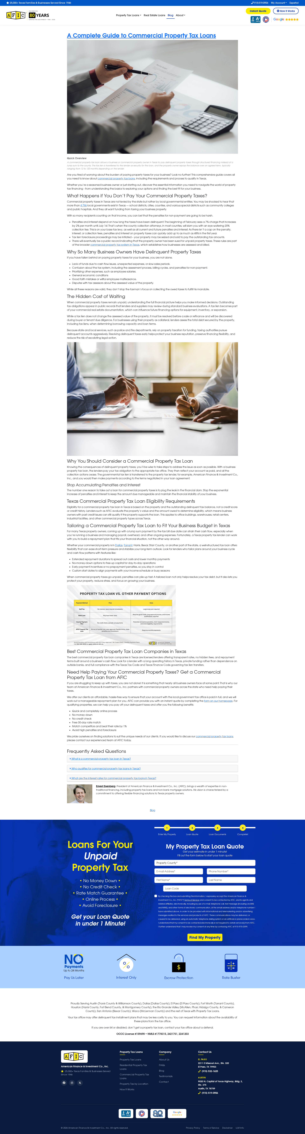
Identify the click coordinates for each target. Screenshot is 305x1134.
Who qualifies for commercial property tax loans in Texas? (106, 768)
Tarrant (128, 545)
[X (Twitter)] (80, 1083)
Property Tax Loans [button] (127, 15)
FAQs (162, 1065)
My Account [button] (278, 2)
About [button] (179, 15)
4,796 (83, 205)
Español (294, 2)
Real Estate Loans (154, 15)
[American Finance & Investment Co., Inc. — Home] (74, 1056)
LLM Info (240, 1127)
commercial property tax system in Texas (114, 244)
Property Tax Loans (130, 1059)
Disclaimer (227, 1127)
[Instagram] (72, 1083)
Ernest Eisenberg (105, 786)
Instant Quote (258, 11)
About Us (164, 1059)
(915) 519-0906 (209, 1092)
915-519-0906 (261, 2)
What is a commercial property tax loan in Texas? (101, 758)
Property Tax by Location (134, 1083)
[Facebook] (64, 1083)
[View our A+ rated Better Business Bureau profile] (256, 19)
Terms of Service (191, 900)
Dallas (118, 545)
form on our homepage (218, 700)
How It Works (127, 1089)
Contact (164, 1081)
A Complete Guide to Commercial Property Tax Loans (141, 35)
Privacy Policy (193, 1127)
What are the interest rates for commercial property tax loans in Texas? (113, 778)
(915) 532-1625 (209, 1071)
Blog (171, 15)
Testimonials (166, 1076)
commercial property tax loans (116, 178)
